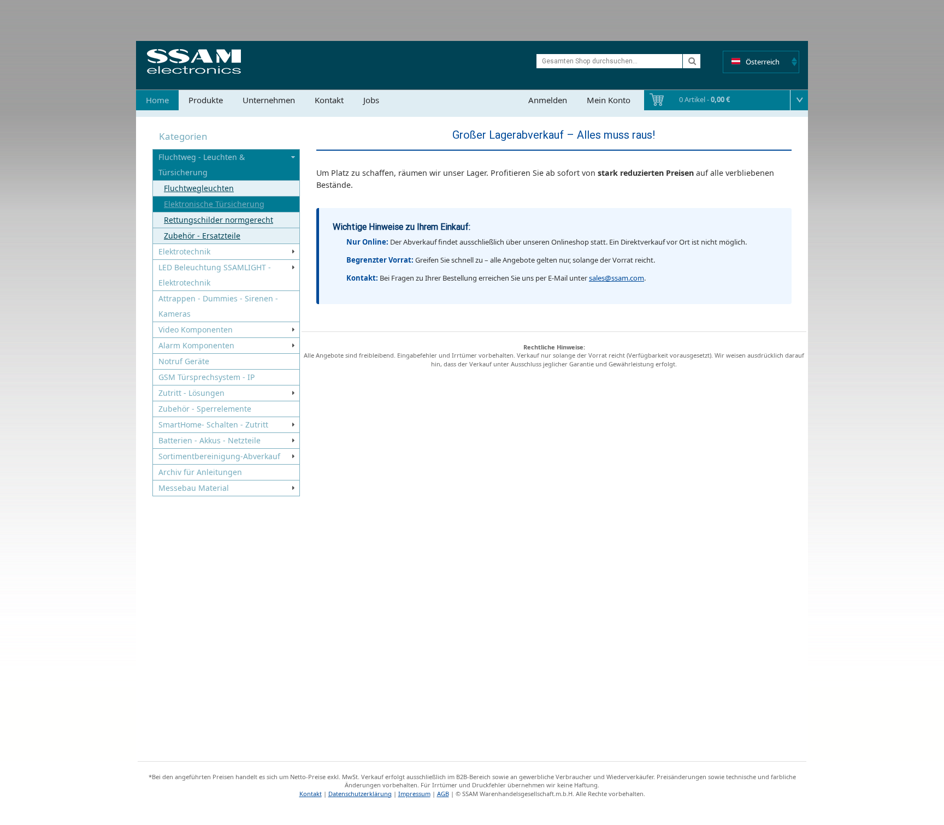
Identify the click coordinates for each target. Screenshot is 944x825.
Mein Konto (608, 99)
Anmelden (547, 99)
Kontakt (329, 99)
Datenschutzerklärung (360, 794)
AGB (443, 794)
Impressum (414, 794)
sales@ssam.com (616, 278)
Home (157, 99)
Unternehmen (269, 99)
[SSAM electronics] (194, 61)
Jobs (371, 99)
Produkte (205, 99)
